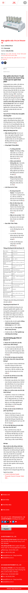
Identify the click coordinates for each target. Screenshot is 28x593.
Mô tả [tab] (4, 68)
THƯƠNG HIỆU (6, 504)
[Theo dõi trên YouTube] (16, 522)
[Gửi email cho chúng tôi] (8, 522)
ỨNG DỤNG (5, 509)
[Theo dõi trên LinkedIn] (13, 522)
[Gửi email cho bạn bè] (5, 62)
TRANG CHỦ (6, 494)
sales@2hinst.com (7, 555)
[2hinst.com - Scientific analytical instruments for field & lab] (14, 2)
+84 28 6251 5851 (10, 576)
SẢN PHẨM (5, 499)
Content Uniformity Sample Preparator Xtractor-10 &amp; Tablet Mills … (14, 476)
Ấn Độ (4, 57)
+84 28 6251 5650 (13, 574)
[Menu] (3, 2)
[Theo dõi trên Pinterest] (10, 522)
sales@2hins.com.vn (8, 557)
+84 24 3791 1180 (10, 552)
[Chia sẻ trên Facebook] (2, 62)
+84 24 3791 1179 (13, 550)
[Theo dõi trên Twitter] (5, 522)
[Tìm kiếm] (25, 2)
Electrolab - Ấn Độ (16, 53)
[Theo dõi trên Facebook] (2, 522)
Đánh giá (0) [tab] (6, 71)
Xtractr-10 (5, 59)
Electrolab (9, 57)
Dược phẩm (8, 53)
